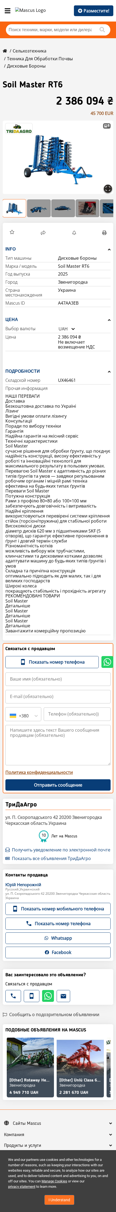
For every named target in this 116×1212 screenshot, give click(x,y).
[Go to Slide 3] (63, 208)
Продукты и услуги (22, 1145)
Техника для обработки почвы (40, 59)
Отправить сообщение (58, 785)
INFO (10, 249)
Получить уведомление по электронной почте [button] (61, 850)
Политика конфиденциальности (39, 772)
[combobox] (58, 329)
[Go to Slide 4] (87, 208)
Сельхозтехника (29, 51)
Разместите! (96, 11)
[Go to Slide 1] (14, 208)
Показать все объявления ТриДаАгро (51, 858)
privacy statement (21, 1187)
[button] (58, 157)
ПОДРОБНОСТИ (22, 371)
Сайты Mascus (27, 1123)
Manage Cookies (54, 1181)
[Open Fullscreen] (108, 189)
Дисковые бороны (26, 66)
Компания (14, 1134)
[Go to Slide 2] (39, 208)
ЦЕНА (11, 319)
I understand (59, 1200)
